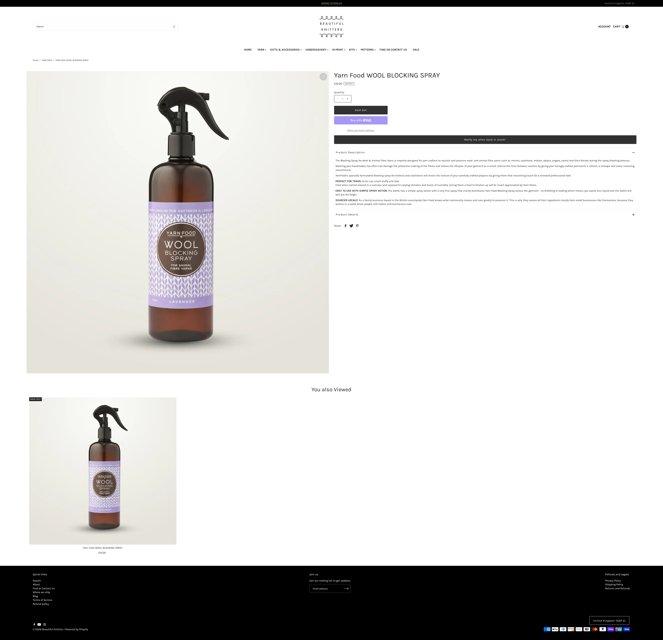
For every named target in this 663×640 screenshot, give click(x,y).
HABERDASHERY (315, 49)
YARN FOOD (47, 60)
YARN (260, 49)
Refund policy (41, 603)
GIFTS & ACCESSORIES (285, 49)
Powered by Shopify (76, 629)
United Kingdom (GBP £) (619, 3)
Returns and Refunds (617, 588)
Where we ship (41, 592)
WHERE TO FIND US (331, 3)
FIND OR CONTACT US (393, 49)
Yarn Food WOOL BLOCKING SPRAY (103, 547)
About (36, 584)
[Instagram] (44, 624)
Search (37, 580)
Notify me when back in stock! (485, 139)
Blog (35, 596)
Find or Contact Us (44, 588)
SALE (416, 49)
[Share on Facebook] (345, 225)
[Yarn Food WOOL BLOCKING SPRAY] (102, 471)
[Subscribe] (346, 588)
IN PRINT (337, 49)
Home (35, 60)
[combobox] (106, 26)
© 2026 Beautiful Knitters (48, 629)
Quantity (339, 92)
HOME (248, 49)
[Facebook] (34, 624)
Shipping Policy (614, 584)
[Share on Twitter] (351, 225)
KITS (352, 49)
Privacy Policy (613, 580)
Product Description (350, 152)
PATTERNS (367, 49)
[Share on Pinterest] (357, 225)
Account (604, 26)
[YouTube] (39, 624)
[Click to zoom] (323, 76)
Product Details (347, 214)
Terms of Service (42, 600)
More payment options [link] (360, 130)
